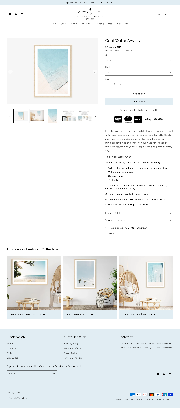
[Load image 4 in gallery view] (68, 116)
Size (107, 55)
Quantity (109, 79)
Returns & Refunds (72, 348)
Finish (107, 67)
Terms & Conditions (73, 358)
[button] (64, 24)
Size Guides (12, 358)
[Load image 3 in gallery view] (52, 116)
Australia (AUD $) (16, 398)
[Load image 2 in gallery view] (36, 116)
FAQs (9, 353)
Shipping (109, 50)
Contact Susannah (137, 227)
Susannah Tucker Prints (132, 400)
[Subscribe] (54, 374)
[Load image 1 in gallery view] (20, 116)
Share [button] (111, 233)
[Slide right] (95, 72)
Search (10, 343)
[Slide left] (10, 72)
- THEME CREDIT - (149, 400)
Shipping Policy (71, 343)
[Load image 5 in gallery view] (84, 116)
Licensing (11, 348)
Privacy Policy (70, 353)
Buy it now (139, 101)
